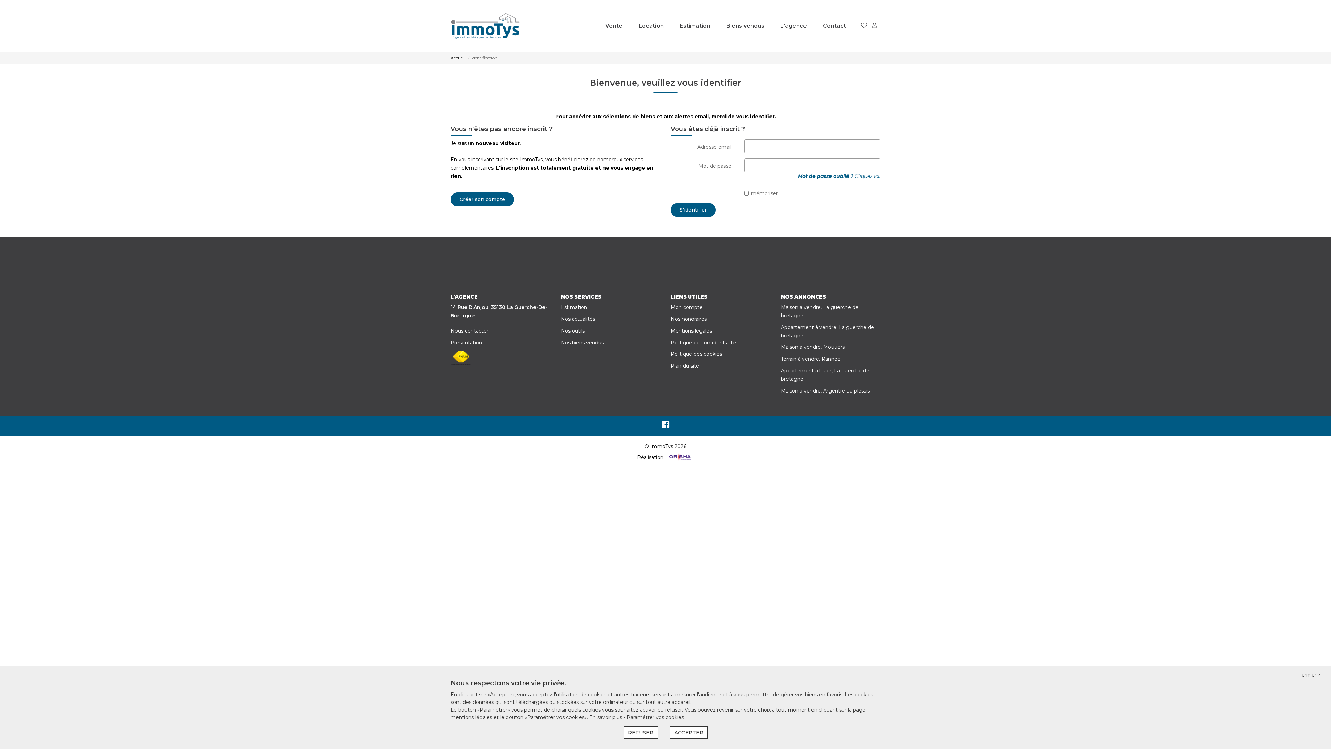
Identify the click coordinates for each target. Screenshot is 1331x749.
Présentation (466, 342)
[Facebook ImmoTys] (665, 426)
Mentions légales (691, 331)
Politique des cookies (696, 354)
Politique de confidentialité (703, 342)
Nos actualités (578, 319)
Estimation (695, 26)
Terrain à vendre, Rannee (811, 359)
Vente (614, 26)
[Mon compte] (874, 26)
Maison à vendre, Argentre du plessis (825, 391)
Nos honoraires (689, 319)
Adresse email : (715, 147)
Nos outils (573, 331)
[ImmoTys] (485, 26)
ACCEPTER (688, 732)
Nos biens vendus (582, 342)
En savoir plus (606, 717)
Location (651, 26)
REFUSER (640, 732)
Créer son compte (482, 199)
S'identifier (693, 210)
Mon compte (687, 307)
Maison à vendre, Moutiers (813, 347)
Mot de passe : (716, 166)
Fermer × (1309, 675)
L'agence (793, 26)
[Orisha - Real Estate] (679, 457)
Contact (834, 26)
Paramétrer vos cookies (655, 717)
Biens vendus (745, 26)
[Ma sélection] (864, 26)
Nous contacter (469, 331)
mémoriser (764, 193)
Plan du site (685, 366)
